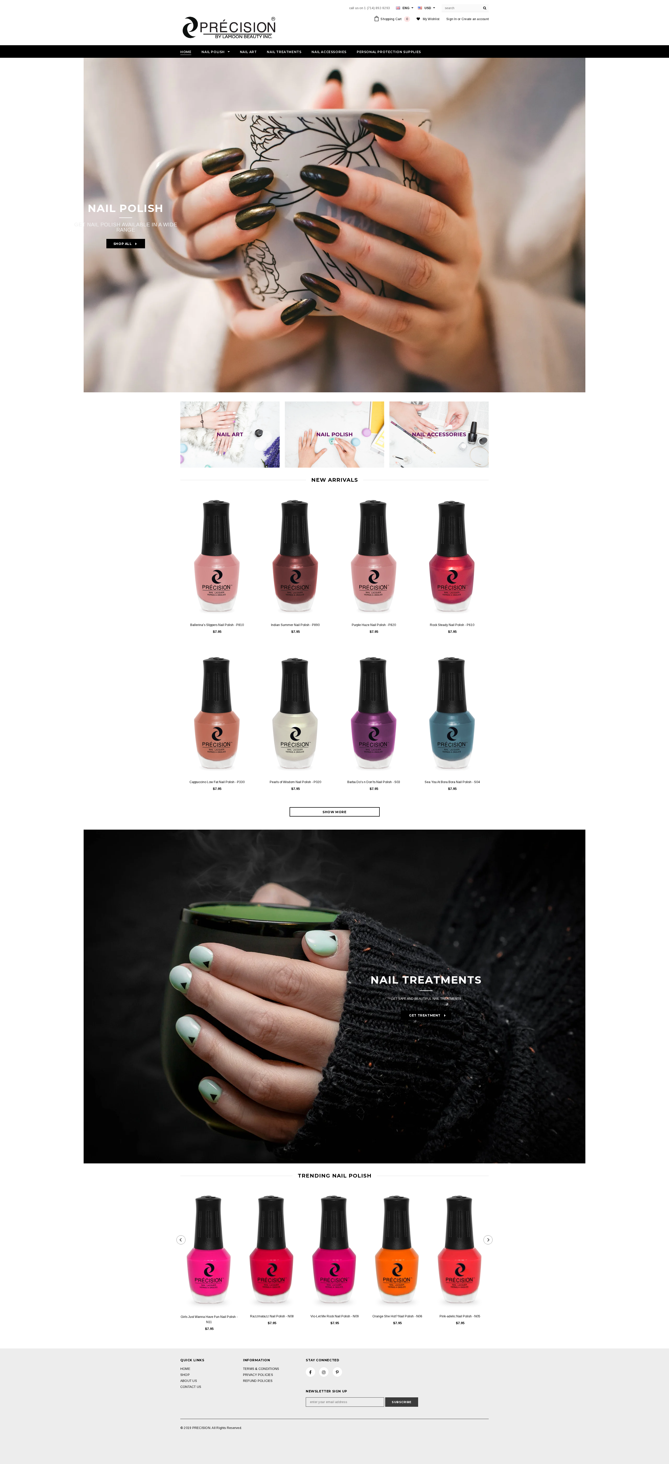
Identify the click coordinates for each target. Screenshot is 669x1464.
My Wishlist (431, 19)
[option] (334, 225)
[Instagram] (323, 1372)
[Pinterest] (337, 1372)
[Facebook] (310, 1372)
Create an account (475, 19)
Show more (334, 812)
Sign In (451, 19)
